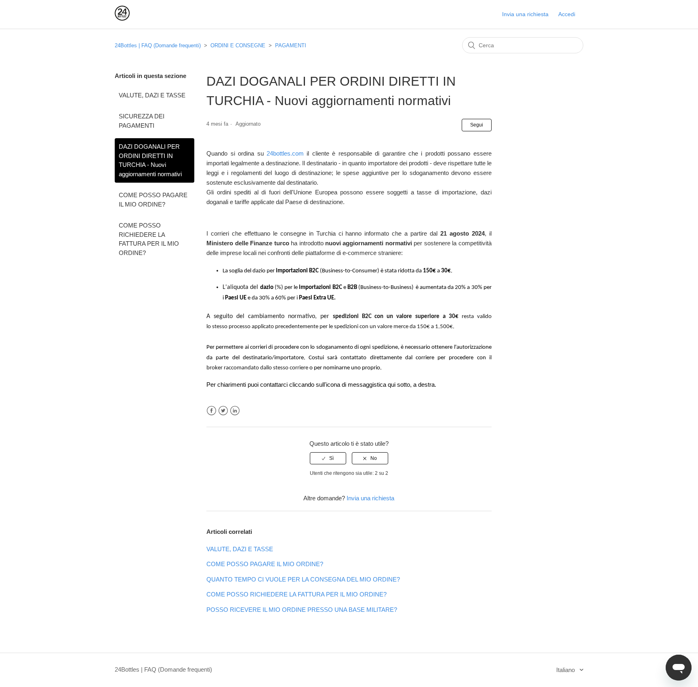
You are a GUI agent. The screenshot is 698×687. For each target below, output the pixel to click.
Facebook (211, 411)
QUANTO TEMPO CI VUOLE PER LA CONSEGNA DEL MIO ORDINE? (303, 579)
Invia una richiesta (525, 14)
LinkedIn (235, 411)
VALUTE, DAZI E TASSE (152, 95)
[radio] (328, 458)
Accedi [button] (566, 14)
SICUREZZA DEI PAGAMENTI (141, 121)
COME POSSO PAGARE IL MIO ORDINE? (153, 200)
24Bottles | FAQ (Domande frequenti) (158, 45)
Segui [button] (476, 125)
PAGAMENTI (290, 45)
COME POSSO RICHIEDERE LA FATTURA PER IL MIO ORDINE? (149, 239)
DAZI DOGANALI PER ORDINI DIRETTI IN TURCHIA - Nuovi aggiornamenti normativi (150, 160)
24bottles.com (287, 153)
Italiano (566, 669)
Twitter (223, 411)
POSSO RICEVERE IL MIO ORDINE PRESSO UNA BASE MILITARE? (301, 609)
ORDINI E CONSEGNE (237, 45)
